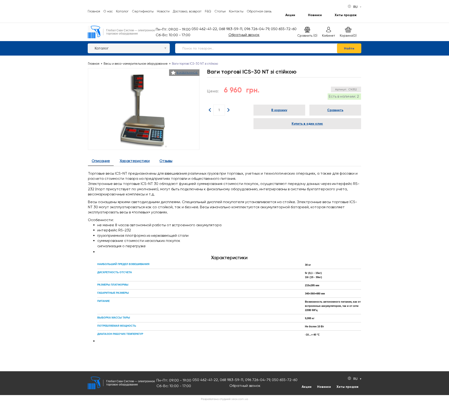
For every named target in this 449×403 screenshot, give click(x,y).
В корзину (279, 110)
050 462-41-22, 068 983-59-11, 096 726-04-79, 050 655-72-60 (244, 29)
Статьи (220, 11)
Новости (163, 11)
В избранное (187, 72)
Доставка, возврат (187, 11)
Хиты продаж (346, 15)
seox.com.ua (239, 399)
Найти (349, 48)
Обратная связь (259, 11)
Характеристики (135, 161)
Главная (94, 11)
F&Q (208, 11)
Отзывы (165, 161)
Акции (290, 15)
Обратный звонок (244, 34)
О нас (108, 11)
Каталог (122, 11)
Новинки (315, 15)
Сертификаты (143, 11)
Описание (101, 161)
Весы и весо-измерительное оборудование (136, 63)
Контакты (236, 11)
